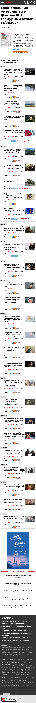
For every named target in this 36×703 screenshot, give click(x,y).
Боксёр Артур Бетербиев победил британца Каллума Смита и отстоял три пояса (14, 434)
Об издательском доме (10, 621)
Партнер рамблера (17, 694)
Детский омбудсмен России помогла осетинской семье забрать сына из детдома (14, 266)
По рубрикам (15, 60)
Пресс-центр (27, 621)
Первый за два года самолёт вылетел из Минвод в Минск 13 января (14, 103)
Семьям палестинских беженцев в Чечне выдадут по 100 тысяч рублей (14, 166)
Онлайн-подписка (20, 52)
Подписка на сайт (8, 631)
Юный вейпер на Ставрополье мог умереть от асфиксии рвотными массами (13, 364)
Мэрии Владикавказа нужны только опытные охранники (13, 284)
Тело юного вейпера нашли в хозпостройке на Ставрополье (14, 348)
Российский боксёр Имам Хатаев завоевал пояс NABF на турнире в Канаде (14, 420)
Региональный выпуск (9, 62)
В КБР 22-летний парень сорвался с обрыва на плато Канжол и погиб (18, 598)
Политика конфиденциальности (14, 638)
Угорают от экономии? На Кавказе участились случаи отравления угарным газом (14, 228)
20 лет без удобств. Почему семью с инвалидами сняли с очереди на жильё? (14, 486)
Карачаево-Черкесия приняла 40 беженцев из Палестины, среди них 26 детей (13, 71)
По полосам (5, 60)
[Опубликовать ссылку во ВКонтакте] (13, 81)
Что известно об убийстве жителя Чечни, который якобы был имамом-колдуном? (13, 246)
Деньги (14, 141)
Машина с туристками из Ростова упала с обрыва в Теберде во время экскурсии (13, 87)
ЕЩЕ (17, 81)
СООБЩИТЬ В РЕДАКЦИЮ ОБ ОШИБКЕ (15, 640)
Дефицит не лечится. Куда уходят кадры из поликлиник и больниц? (14, 195)
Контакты (22, 631)
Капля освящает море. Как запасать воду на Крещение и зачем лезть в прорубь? (14, 518)
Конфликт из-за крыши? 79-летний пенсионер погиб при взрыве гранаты (18, 591)
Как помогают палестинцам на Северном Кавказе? (14, 210)
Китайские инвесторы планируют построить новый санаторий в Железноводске (12, 151)
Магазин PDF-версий (18, 624)
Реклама (4, 624)
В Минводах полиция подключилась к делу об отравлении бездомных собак (13, 318)
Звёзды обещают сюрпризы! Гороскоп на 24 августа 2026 (18, 583)
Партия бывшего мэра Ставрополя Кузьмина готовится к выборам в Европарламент (12, 300)
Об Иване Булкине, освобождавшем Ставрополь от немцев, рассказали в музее (12, 401)
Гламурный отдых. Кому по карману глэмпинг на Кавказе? (14, 117)
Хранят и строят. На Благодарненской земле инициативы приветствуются (13, 383)
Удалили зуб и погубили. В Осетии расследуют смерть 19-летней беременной (14, 501)
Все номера (16, 49)
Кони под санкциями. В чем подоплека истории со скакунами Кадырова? (14, 451)
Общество (15, 188)
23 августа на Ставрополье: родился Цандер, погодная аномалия (18, 576)
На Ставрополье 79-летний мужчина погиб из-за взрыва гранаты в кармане (18, 606)
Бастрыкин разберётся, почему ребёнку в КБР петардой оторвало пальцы (14, 334)
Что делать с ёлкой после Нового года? (13, 180)
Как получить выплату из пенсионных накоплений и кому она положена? (14, 132)
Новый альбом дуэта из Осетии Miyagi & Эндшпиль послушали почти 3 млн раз (14, 469)
